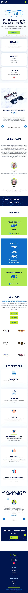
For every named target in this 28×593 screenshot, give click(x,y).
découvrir (14, 32)
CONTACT (14, 585)
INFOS (14, 583)
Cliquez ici (14, 537)
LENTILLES (14, 581)
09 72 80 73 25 (14, 72)
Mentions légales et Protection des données (14, 589)
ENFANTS (14, 322)
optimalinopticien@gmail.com (14, 74)
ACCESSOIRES (14, 574)
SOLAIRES (14, 317)
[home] (4, 2)
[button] (25, 2)
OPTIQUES (14, 313)
